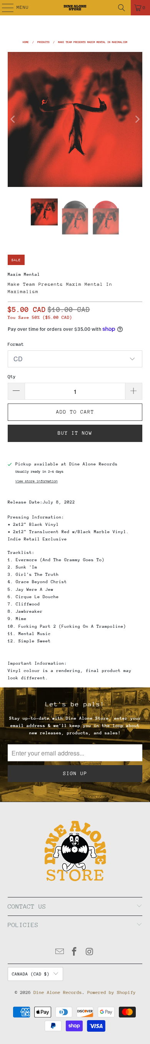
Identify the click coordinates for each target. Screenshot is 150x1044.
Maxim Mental (24, 274)
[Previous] (13, 119)
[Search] (121, 7)
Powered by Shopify (111, 992)
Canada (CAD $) (31, 974)
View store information (36, 481)
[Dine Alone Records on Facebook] (74, 953)
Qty (12, 376)
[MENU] (3, 7)
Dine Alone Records (57, 992)
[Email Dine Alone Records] (59, 953)
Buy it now (75, 433)
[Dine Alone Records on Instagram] (89, 953)
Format (16, 344)
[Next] (136, 119)
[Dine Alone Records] (75, 7)
